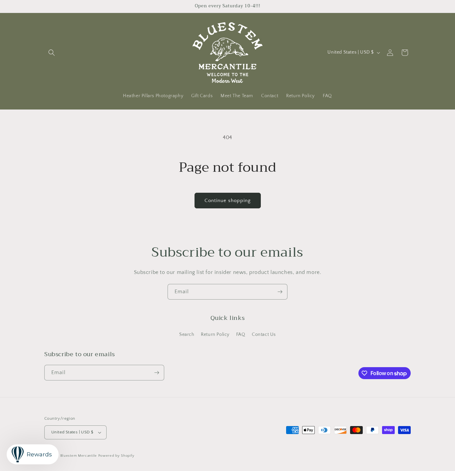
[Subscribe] (279, 292)
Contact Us (264, 334)
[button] (51, 52)
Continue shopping (228, 200)
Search (187, 334)
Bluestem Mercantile (78, 456)
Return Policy (215, 334)
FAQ (240, 334)
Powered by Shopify (116, 456)
